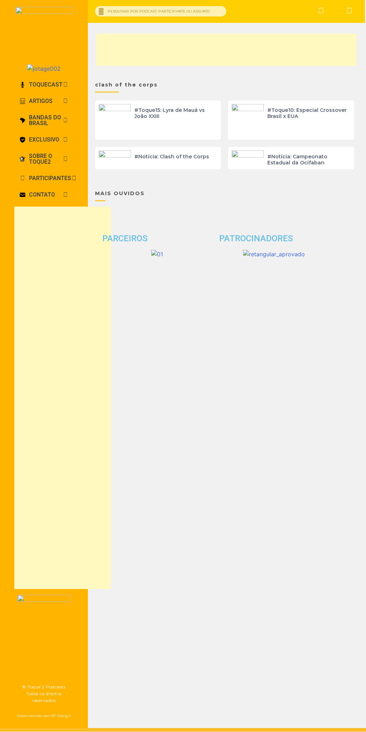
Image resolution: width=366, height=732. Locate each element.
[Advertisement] (62, 398)
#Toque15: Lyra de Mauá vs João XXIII (169, 113)
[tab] (44, 84)
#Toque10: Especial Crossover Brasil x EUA (307, 113)
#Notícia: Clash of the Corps (171, 156)
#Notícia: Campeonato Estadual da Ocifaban (297, 159)
